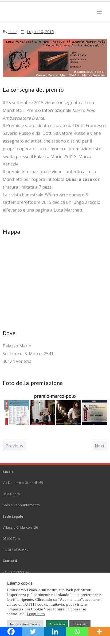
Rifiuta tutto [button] (80, 624)
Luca (12, 31)
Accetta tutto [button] (57, 624)
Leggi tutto (36, 614)
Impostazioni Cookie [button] (25, 624)
